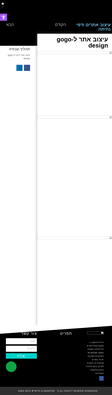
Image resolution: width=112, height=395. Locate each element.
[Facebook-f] (101, 378)
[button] (101, 11)
